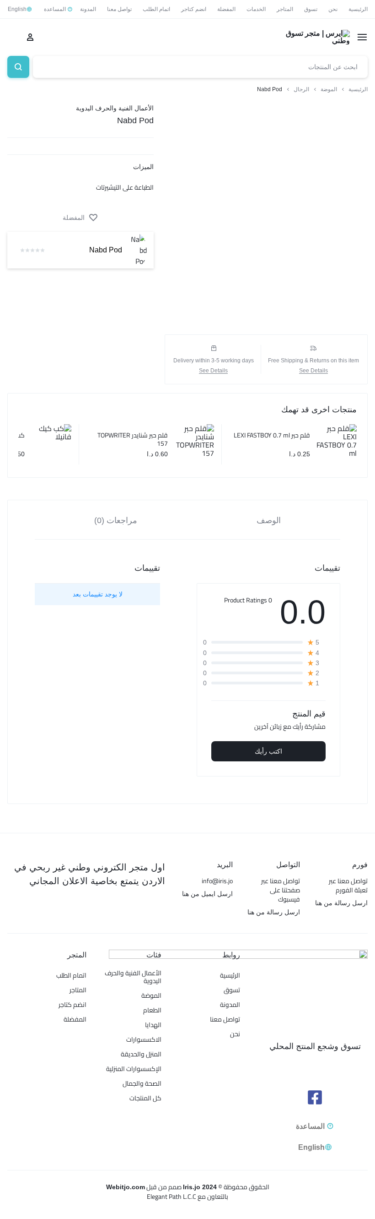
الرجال (301, 89)
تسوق (310, 9)
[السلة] (11, 37)
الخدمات (256, 9)
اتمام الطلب (156, 9)
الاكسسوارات (143, 1040)
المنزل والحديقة (141, 1054)
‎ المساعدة (55, 9)
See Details (313, 371)
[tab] (269, 520)
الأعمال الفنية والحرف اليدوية (115, 108)
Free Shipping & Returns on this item (313, 360)
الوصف (269, 520)
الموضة (329, 89)
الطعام (152, 1010)
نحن (333, 9)
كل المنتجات (145, 1098)
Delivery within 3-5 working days (213, 360)
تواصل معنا (119, 9)
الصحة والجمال (142, 1084)
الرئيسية (358, 9)
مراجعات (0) (115, 520)
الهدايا (153, 1025)
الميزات (143, 166)
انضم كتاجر (193, 9)
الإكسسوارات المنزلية (133, 1069)
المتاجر (285, 9)
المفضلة (226, 9)
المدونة (88, 9)
